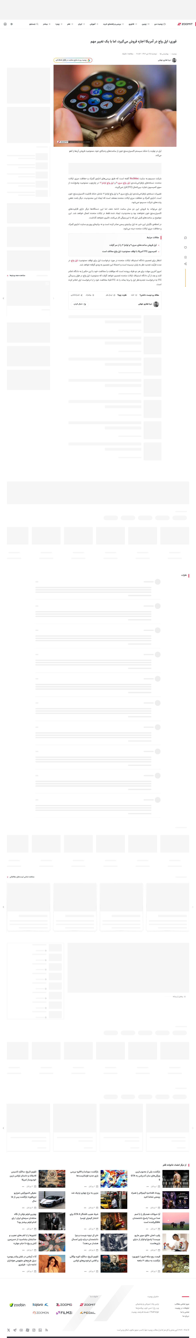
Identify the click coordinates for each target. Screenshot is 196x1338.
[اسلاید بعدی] (3, 298)
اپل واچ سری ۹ (123, 183)
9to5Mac (134, 179)
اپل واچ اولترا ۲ (107, 183)
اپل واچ (74, 260)
